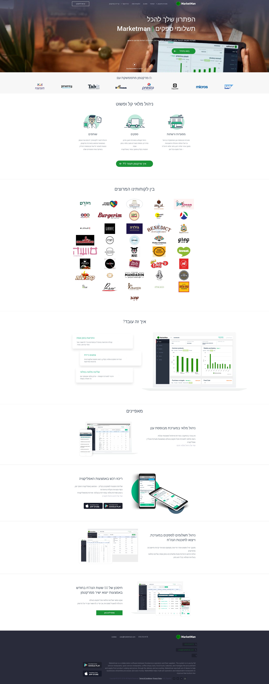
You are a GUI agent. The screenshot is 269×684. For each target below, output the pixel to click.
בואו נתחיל (184, 51)
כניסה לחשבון (80, 4)
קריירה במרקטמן (114, 4)
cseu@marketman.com (127, 637)
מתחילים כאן (109, 613)
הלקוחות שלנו (136, 4)
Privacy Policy (157, 678)
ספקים (145, 4)
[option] (39, 86)
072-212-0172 (143, 637)
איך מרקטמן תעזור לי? (134, 163)
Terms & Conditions (145, 678)
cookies (114, 637)
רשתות (152, 4)
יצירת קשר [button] (125, 4)
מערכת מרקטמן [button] (162, 4)
